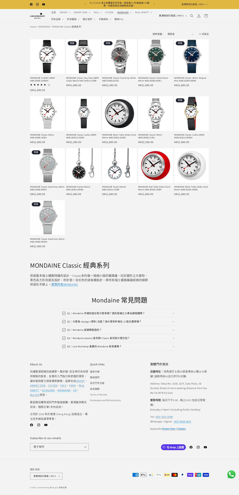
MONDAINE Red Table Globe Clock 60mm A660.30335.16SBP (154, 188)
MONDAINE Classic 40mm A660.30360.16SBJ (42, 136)
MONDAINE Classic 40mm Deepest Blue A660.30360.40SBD (190, 79)
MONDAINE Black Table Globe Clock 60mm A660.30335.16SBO (119, 136)
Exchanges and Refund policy (105, 400)
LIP (75, 390)
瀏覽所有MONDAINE (64, 284)
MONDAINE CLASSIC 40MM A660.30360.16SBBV (42, 79)
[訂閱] (84, 447)
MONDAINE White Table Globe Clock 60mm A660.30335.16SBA (191, 188)
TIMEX (72, 385)
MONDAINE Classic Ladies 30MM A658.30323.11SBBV (81, 136)
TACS (63, 385)
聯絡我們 (95, 377)
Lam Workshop (43, 487)
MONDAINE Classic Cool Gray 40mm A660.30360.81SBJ (119, 79)
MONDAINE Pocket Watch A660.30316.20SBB (78, 188)
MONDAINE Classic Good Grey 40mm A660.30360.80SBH (47, 240)
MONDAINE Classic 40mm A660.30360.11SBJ (150, 136)
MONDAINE (44, 26)
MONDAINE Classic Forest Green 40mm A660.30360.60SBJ (153, 79)
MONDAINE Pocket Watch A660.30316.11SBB (114, 188)
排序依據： (158, 34)
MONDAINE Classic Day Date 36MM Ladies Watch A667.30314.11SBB (82, 79)
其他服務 (95, 388)
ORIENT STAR (38, 385)
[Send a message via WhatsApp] (231, 474)
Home (33, 26)
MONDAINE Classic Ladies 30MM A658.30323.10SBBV (189, 136)
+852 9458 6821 (182, 421)
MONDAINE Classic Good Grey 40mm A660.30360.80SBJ (47, 188)
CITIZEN (52, 385)
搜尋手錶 (95, 371)
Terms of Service (98, 394)
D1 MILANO (48, 390)
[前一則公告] (84, 4)
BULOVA (35, 395)
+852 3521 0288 (164, 416)
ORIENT (80, 381)
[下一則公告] (154, 4)
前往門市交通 (97, 383)
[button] (65, 12)
